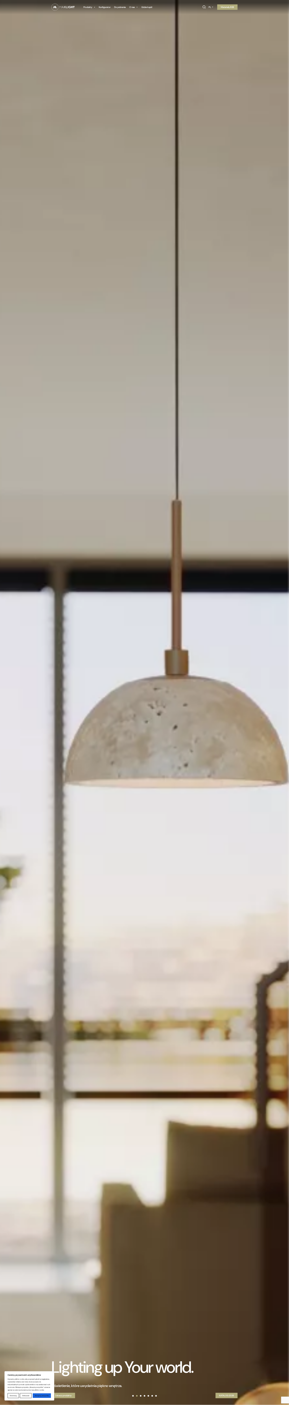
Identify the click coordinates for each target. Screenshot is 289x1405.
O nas (132, 7)
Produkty (87, 7)
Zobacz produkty (63, 1395)
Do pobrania (120, 7)
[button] (212, 7)
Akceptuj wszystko (42, 1396)
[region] (29, 1385)
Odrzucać (25, 1396)
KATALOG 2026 (226, 1395)
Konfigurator (105, 7)
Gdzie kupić (146, 7)
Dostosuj (13, 1396)
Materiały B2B (227, 7)
